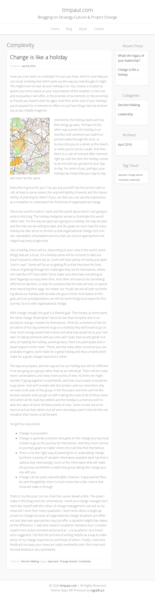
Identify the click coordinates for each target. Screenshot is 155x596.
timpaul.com (77, 9)
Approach (53, 561)
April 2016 (125, 144)
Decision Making (30, 561)
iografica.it (97, 590)
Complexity (85, 561)
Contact (99, 29)
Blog (69, 29)
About (83, 29)
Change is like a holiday (38, 57)
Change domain (69, 561)
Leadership (125, 114)
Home (55, 29)
